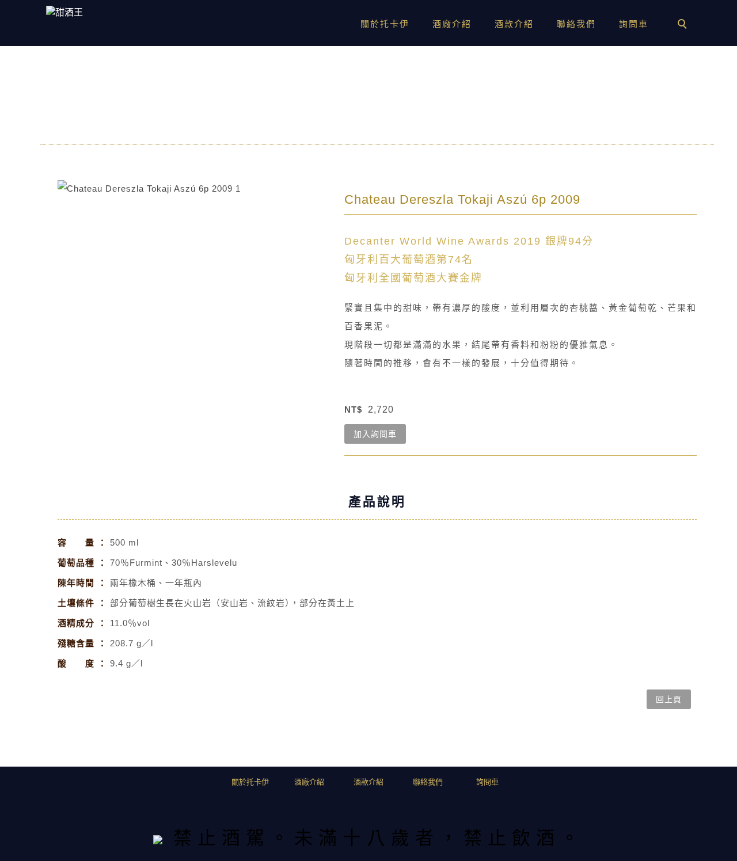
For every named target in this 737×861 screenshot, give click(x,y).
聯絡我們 (576, 24)
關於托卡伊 (384, 24)
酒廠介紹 (452, 24)
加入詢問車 (375, 434)
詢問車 (633, 24)
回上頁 (669, 699)
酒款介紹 (514, 24)
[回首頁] (92, 13)
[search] (684, 25)
